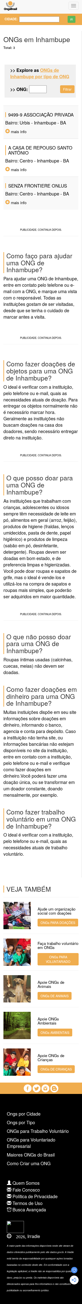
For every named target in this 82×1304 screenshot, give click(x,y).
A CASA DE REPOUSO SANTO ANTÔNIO (40, 150)
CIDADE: (8, 19)
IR (71, 19)
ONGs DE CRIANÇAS (56, 1069)
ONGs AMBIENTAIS (55, 1032)
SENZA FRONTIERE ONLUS (37, 185)
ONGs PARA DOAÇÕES (58, 922)
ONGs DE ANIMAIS (55, 996)
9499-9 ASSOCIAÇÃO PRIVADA (41, 114)
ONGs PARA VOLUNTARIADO (58, 959)
